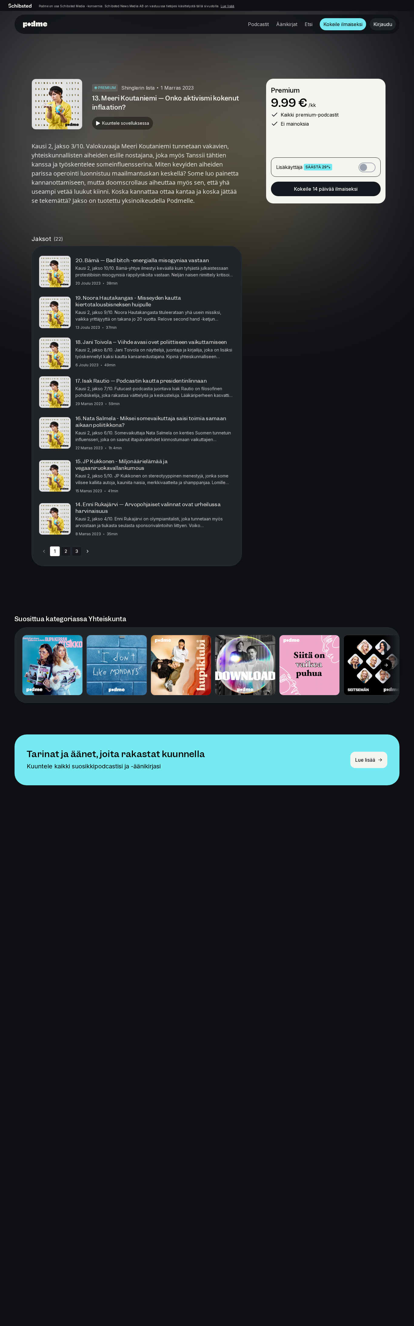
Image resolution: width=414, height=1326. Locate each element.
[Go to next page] (87, 551)
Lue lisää (228, 6)
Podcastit (258, 24)
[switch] (367, 167)
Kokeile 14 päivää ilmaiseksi (326, 189)
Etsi (308, 24)
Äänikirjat (286, 24)
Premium (285, 90)
